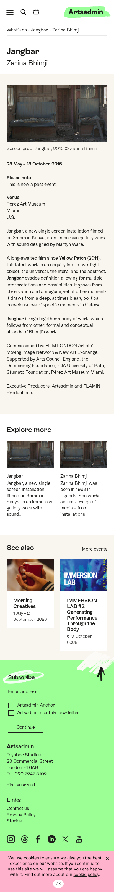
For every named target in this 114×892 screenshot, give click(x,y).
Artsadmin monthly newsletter (48, 712)
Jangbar (39, 30)
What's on (17, 30)
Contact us (18, 808)
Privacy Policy (21, 814)
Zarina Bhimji (66, 30)
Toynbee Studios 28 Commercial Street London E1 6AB (30, 761)
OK (58, 884)
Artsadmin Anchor (36, 705)
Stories (14, 820)
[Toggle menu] (11, 12)
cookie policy (86, 874)
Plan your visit (21, 784)
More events (94, 549)
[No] (107, 858)
